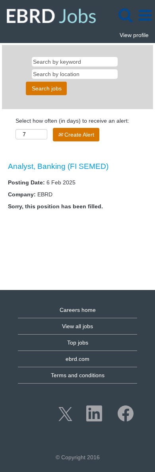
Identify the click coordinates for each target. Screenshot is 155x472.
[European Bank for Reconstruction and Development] (48, 15)
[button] (145, 15)
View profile (134, 35)
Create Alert (78, 134)
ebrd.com (77, 359)
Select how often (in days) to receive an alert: (72, 121)
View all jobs (77, 326)
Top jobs (77, 342)
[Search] (125, 15)
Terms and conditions (78, 375)
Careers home (78, 310)
